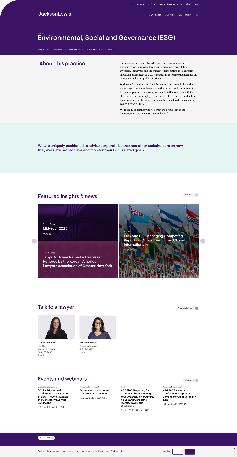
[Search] (196, 15)
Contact (180, 4)
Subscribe (171, 4)
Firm (133, 4)
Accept (190, 451)
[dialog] (118, 451)
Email (41, 355)
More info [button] (166, 451)
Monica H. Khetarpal (89, 343)
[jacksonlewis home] (55, 13)
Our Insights (186, 15)
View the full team (186, 308)
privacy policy (118, 451)
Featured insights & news (73, 50)
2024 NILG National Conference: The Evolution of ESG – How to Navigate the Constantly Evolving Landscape (53, 396)
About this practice (54, 50)
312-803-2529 (86, 348)
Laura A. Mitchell (46, 343)
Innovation (150, 4)
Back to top (45, 438)
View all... (189, 195)
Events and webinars (107, 50)
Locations (161, 4)
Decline (178, 451)
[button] (34, 241)
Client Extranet (192, 4)
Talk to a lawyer (91, 50)
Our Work (170, 15)
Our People (154, 15)
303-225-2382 (45, 352)
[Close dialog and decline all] (234, 449)
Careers (140, 4)
